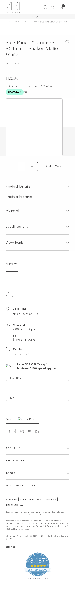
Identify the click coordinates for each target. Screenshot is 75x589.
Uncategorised (31, 22)
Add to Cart (53, 166)
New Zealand (27, 499)
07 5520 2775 (22, 354)
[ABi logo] (10, 295)
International (14, 505)
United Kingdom (46, 499)
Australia (11, 499)
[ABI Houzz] (38, 431)
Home (8, 22)
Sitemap (11, 547)
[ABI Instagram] (24, 431)
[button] (45, 7)
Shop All (17, 22)
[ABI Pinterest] (31, 431)
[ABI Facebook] (16, 431)
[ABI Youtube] (9, 431)
